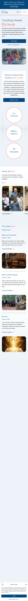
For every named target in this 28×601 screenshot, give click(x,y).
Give (24, 12)
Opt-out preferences (12, 599)
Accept (14, 596)
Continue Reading (7, 249)
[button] (26, 584)
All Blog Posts (6, 230)
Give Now (14, 41)
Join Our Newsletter (13, 45)
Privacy (17, 599)
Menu (18, 12)
